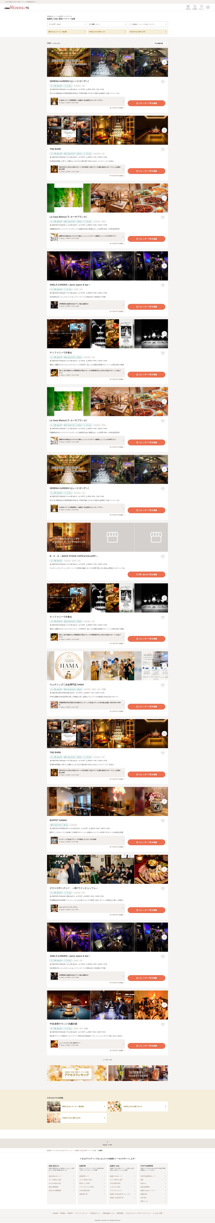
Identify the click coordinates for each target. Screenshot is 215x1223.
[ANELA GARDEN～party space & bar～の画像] (107, 265)
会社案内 (55, 1213)
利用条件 (70, 1213)
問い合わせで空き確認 (148, 574)
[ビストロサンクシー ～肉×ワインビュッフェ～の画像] (107, 869)
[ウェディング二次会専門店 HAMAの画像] (107, 665)
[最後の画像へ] (164, 62)
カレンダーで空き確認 (148, 103)
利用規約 (63, 1213)
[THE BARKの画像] (107, 130)
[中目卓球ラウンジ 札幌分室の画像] (107, 1005)
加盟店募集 (120, 1213)
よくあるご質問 (157, 1213)
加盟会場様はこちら (109, 1213)
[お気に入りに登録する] (162, 81)
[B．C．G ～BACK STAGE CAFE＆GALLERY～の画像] (107, 537)
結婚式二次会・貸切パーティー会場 (85, 1150)
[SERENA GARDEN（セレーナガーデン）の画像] (107, 62)
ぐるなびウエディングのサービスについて (138, 1213)
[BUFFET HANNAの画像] (107, 801)
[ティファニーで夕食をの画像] (107, 333)
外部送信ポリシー (95, 1213)
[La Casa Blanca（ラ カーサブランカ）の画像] (107, 198)
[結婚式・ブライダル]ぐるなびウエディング (60, 1150)
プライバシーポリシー (81, 1213)
